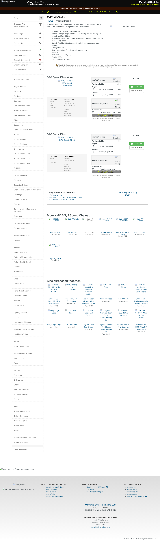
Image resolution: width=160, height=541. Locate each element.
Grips (16, 279)
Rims (16, 363)
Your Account (132, 492)
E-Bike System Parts (22, 235)
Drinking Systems (20, 228)
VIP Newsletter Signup (95, 492)
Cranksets (18, 216)
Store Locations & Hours (23, 38)
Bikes (16, 120)
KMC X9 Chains (123, 299)
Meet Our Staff (51, 489)
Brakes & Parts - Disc (22, 154)
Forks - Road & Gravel (22, 262)
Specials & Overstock (22, 60)
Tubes (16, 430)
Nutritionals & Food (21, 334)
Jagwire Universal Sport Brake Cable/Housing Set (106, 328)
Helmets (17, 300)
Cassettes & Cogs (21, 185)
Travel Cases (19, 426)
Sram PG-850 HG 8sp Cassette (123, 326)
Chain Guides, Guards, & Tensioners (27, 190)
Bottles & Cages (20, 139)
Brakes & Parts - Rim (22, 163)
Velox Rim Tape (106, 299)
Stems (16, 399)
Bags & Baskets (20, 86)
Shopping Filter (20, 24)
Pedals (16, 341)
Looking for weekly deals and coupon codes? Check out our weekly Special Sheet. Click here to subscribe (80, 12)
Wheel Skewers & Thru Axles (25, 438)
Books (16, 134)
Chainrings (18, 195)
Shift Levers (18, 380)
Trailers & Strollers (21, 416)
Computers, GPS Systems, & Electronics (25, 210)
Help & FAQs (132, 489)
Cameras (17, 180)
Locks (16, 317)
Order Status (38, 4)
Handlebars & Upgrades (23, 291)
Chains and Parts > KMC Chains (61, 200)
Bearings (17, 101)
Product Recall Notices (54, 496)
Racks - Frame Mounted (23, 353)
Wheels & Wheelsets (21, 442)
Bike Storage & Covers (22, 115)
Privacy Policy (51, 492)
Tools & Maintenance (22, 411)
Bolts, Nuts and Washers (23, 130)
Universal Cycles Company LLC (100, 505)
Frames (17, 267)
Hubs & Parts (19, 305)
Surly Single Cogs (54, 325)
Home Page (18, 34)
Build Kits (17, 168)
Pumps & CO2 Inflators (22, 346)
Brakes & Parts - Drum (22, 158)
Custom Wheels (20, 70)
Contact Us (18, 43)
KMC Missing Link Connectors (71, 300)
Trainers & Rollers (20, 421)
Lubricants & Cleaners (22, 322)
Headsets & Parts (20, 296)
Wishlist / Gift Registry (22, 50)
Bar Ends (17, 91)
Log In (29, 4)
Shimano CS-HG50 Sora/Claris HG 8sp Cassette (141, 301)
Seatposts (18, 375)
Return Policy (51, 494)
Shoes (16, 385)
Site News (90, 489)
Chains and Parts (20, 199)
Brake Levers (19, 149)
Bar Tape (17, 96)
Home (50, 21)
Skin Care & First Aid (22, 390)
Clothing (17, 204)
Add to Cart (137, 87)
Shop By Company (21, 65)
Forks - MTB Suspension (23, 257)
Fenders (17, 247)
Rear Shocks (19, 358)
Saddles (17, 370)
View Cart (145, 2)
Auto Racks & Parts (21, 79)
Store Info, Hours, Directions (100, 527)
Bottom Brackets (20, 144)
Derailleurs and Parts (22, 223)
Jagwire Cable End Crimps (88, 326)
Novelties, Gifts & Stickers (24, 329)
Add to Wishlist (136, 91)
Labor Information (21, 450)
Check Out (154, 2)
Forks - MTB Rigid (21, 252)
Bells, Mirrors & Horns (22, 106)
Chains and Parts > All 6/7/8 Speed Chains (65, 197)
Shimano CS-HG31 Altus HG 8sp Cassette (141, 327)
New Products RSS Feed (96, 487)
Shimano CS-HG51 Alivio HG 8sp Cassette (54, 301)
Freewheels (18, 271)
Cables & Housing (20, 175)
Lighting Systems (20, 312)
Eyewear (17, 240)
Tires (16, 406)
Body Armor (18, 125)
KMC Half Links (71, 325)
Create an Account (52, 4)
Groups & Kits (19, 284)
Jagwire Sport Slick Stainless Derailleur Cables (88, 301)
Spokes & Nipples (21, 394)
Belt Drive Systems (21, 110)
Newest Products (20, 55)
